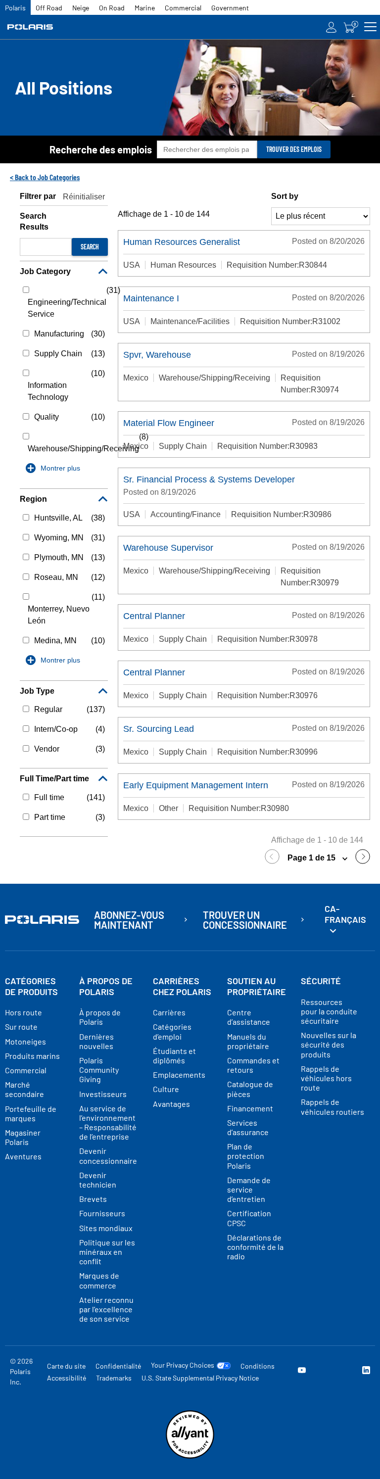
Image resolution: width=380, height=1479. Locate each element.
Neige (80, 7)
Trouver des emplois (294, 149)
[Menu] (370, 27)
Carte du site (66, 1366)
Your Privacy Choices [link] (182, 1365)
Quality (46, 417)
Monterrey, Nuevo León (59, 615)
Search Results (34, 222)
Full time (49, 797)
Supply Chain (58, 353)
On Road (112, 7)
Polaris (15, 7)
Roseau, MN (56, 577)
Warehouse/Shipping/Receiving (83, 448)
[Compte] (331, 27)
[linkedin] (366, 1371)
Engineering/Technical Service (67, 308)
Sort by (284, 196)
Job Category (45, 271)
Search (90, 246)
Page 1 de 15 (312, 858)
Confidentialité (118, 1366)
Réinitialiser (84, 196)
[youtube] (302, 1371)
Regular (48, 709)
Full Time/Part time (54, 778)
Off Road (49, 7)
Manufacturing (59, 334)
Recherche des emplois (100, 149)
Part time (49, 817)
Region (33, 499)
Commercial (183, 7)
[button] (275, 858)
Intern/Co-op (56, 729)
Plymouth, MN (59, 557)
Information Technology (48, 391)
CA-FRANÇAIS (345, 914)
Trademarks (114, 1378)
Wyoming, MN (59, 537)
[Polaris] (42, 27)
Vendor (46, 749)
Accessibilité (66, 1378)
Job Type (37, 691)
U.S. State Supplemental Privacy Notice (200, 1378)
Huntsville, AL (58, 518)
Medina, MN (55, 640)
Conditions (257, 1366)
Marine (145, 7)
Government (230, 7)
